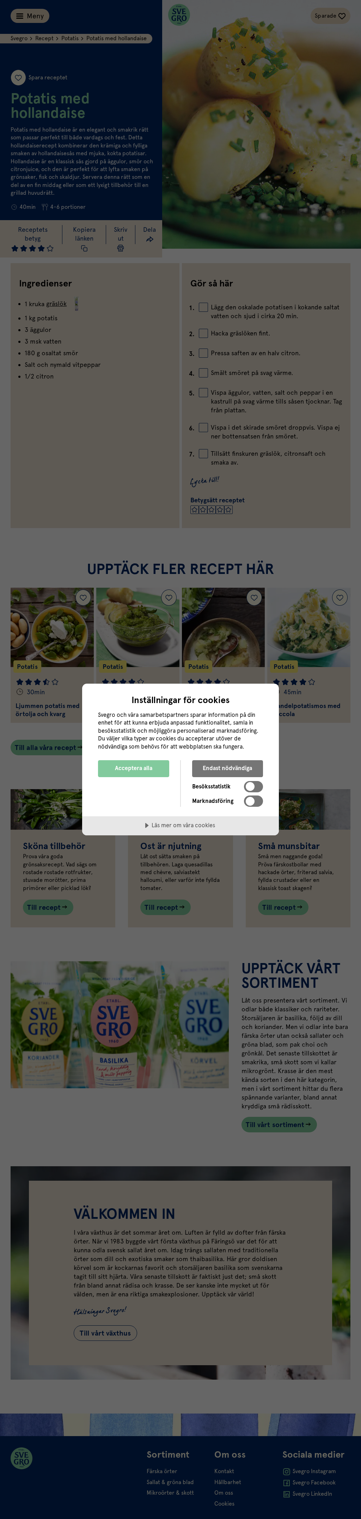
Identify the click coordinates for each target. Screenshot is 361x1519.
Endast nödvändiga (227, 768)
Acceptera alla (133, 768)
